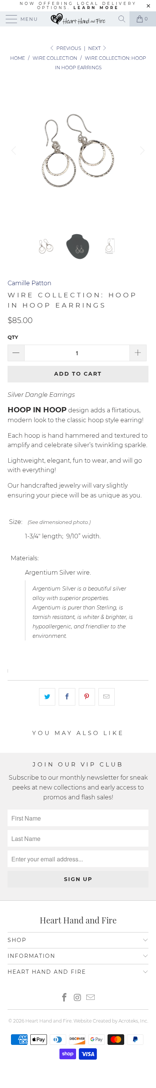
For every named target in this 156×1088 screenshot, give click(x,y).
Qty (13, 337)
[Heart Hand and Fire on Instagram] (77, 998)
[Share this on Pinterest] (87, 697)
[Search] (122, 19)
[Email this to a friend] (106, 697)
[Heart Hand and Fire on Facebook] (64, 998)
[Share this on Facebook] (67, 697)
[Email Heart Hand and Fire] (91, 998)
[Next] (141, 150)
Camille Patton (29, 283)
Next (95, 48)
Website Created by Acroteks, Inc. (110, 1021)
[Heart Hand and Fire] (78, 18)
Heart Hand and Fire (48, 1021)
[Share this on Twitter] (47, 697)
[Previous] (14, 150)
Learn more (96, 7)
